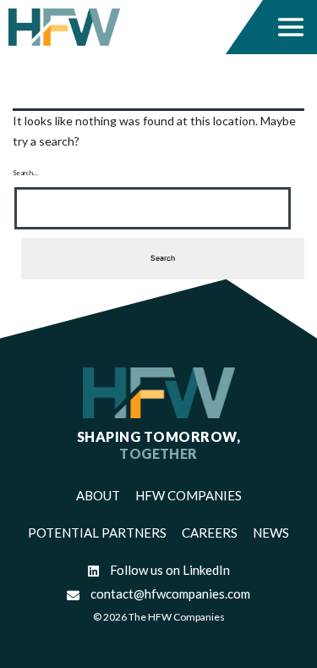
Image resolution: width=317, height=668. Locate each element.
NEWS (271, 532)
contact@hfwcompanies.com (169, 593)
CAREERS (210, 532)
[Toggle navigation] (291, 27)
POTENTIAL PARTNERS (97, 532)
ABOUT (98, 495)
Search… (25, 172)
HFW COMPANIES (188, 495)
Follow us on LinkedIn (168, 569)
